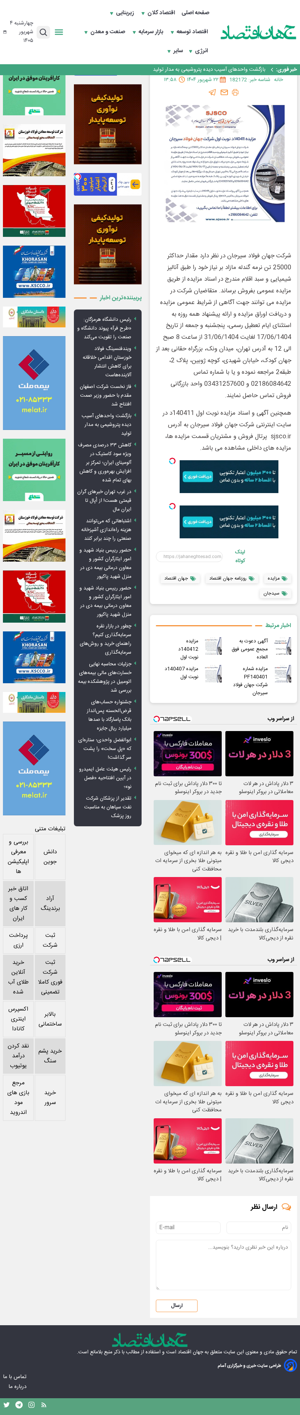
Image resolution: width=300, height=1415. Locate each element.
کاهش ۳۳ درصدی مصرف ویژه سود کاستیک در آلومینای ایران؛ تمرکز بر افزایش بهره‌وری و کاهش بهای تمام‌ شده (104, 463)
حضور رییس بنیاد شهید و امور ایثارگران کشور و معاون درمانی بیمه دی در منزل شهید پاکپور (105, 563)
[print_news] (235, 92)
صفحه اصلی (195, 13)
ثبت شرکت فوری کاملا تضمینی (50, 977)
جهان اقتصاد (190, 1352)
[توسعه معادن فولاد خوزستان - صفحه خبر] (34, 150)
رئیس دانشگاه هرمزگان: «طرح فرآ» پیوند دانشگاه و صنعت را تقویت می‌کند (104, 328)
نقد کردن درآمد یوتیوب (18, 1056)
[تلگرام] (212, 92)
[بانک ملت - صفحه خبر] (34, 317)
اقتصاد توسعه (193, 32)
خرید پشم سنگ (50, 1056)
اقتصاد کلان (161, 13)
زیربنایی (125, 13)
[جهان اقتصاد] (258, 32)
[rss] (44, 1406)
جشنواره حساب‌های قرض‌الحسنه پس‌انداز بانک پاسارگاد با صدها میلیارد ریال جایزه (109, 715)
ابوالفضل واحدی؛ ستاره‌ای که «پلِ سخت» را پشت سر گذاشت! (104, 749)
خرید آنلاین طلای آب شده (18, 977)
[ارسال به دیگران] (224, 92)
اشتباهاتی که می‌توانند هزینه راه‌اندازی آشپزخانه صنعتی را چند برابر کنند (106, 530)
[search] (43, 32)
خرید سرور (50, 1098)
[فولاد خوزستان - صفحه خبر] (34, 211)
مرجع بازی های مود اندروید (18, 1098)
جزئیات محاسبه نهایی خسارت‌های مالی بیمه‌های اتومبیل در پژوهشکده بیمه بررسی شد (104, 677)
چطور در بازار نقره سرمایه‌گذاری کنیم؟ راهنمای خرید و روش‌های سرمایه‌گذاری (105, 639)
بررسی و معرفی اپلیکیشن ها (18, 857)
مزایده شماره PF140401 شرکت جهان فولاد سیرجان (250, 681)
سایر (178, 51)
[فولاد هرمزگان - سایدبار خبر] (108, 124)
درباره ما (18, 1386)
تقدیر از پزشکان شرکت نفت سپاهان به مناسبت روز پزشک (107, 807)
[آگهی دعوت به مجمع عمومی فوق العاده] (282, 646)
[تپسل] (172, 461)
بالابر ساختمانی (50, 1019)
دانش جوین (50, 857)
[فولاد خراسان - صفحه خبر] (34, 272)
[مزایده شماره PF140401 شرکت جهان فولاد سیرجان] (282, 673)
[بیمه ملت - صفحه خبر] (34, 383)
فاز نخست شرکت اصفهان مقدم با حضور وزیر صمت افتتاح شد (105, 395)
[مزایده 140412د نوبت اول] (213, 646)
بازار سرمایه (152, 32)
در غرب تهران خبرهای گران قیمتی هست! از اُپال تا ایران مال (104, 501)
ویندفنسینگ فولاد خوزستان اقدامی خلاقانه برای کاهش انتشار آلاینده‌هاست (107, 362)
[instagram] (31, 1406)
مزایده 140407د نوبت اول (181, 673)
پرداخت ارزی (18, 940)
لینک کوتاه (240, 556)
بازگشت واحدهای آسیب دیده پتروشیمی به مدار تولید (209, 69)
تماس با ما (15, 1376)
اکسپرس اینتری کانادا (18, 1019)
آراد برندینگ (50, 904)
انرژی (202, 51)
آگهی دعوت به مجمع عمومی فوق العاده (250, 649)
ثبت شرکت (50, 940)
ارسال (177, 1305)
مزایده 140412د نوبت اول (184, 649)
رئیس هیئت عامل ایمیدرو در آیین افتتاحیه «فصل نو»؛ (105, 778)
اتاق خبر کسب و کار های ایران (18, 903)
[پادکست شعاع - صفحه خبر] (34, 84)
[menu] (58, 32)
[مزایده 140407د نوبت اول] (213, 673)
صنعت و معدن (108, 32)
